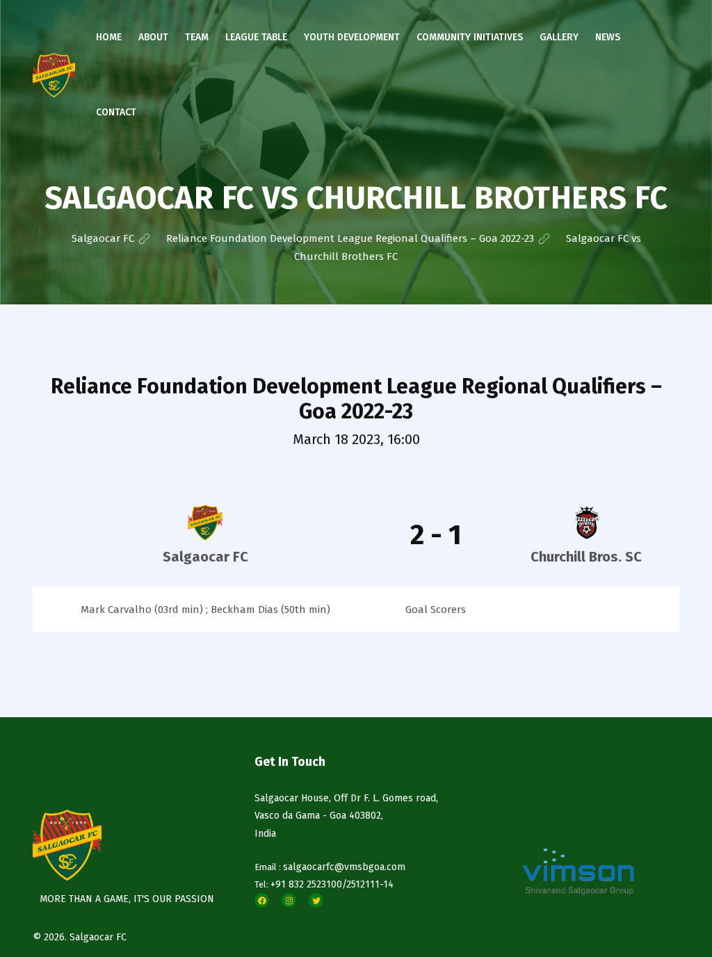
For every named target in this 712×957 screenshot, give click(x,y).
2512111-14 (370, 884)
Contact (116, 112)
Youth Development (352, 37)
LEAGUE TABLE (256, 37)
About (153, 37)
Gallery (559, 37)
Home (109, 37)
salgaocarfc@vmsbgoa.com (344, 867)
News (607, 37)
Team (197, 37)
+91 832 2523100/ (308, 884)
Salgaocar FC (98, 937)
